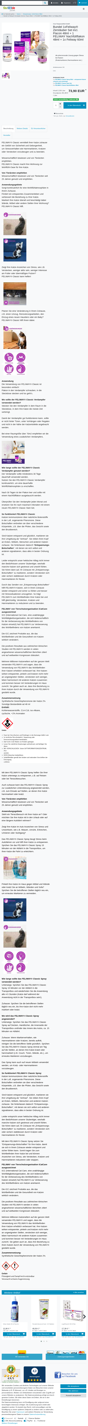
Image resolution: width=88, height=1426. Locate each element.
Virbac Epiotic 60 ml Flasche (11, 1324)
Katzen (18, 14)
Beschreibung (8, 128)
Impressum (20, 1412)
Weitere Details (22, 128)
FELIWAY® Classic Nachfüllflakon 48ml (66, 85)
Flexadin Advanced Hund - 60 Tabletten (43, 1324)
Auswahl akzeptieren (73, 1395)
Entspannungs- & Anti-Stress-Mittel (32, 14)
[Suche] (45, 3)
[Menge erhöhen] (60, 103)
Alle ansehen (79, 1292)
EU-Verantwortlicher (38, 128)
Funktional (41, 1421)
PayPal (29, 1421)
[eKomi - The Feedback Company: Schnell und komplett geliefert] (11, 1378)
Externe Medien (34, 1418)
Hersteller (6, 135)
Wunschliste (59, 113)
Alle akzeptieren (73, 1386)
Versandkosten (70, 116)
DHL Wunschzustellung (13, 1421)
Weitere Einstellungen (10, 1423)
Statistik (20, 1418)
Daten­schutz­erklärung (37, 1414)
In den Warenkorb (74, 105)
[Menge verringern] (60, 107)
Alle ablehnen (73, 1391)
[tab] (8, 128)
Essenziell (9, 1418)
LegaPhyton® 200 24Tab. (69, 1324)
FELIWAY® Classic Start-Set (63, 83)
